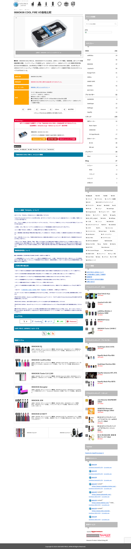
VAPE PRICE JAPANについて (95, 272)
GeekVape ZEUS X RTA (95, 496)
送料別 (29, 109)
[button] (115, 24)
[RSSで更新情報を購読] (53, 333)
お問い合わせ (91, 282)
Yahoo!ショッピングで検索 (67, 139)
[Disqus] (48, 183)
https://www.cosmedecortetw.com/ (104, 486)
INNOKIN (18, 146)
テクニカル (43, 149)
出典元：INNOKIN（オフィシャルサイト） (48, 52)
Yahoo (57, 109)
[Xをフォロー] (44, 333)
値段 (31, 149)
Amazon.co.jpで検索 (39, 139)
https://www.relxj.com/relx (101, 511)
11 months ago (108, 467)
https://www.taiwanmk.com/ (101, 494)
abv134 (94, 464)
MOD (36, 149)
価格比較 (24, 149)
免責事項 (44, 289)
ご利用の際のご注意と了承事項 (28, 289)
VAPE (17, 149)
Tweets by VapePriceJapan (94, 453)
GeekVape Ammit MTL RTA (96, 467)
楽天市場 (70, 109)
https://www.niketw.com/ (100, 503)
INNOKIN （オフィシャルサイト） (39, 87)
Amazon (43, 109)
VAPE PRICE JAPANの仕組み (95, 279)
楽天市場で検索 (52, 139)
